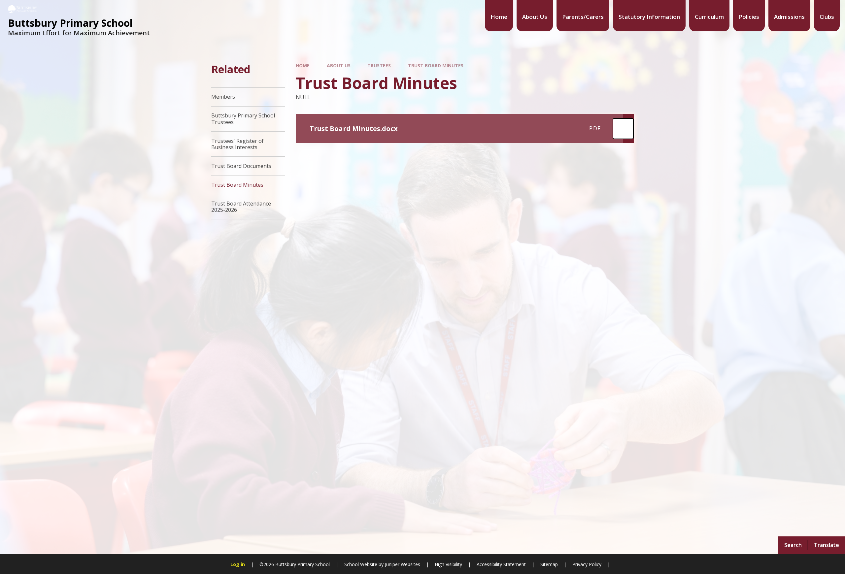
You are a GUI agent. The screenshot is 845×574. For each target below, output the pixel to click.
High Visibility (448, 564)
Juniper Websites (402, 564)
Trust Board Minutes (435, 65)
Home (303, 65)
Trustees (379, 65)
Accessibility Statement (501, 564)
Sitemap (549, 564)
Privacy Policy (586, 564)
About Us (339, 65)
